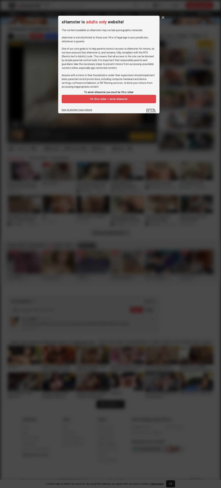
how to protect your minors (77, 110)
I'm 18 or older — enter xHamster (109, 99)
